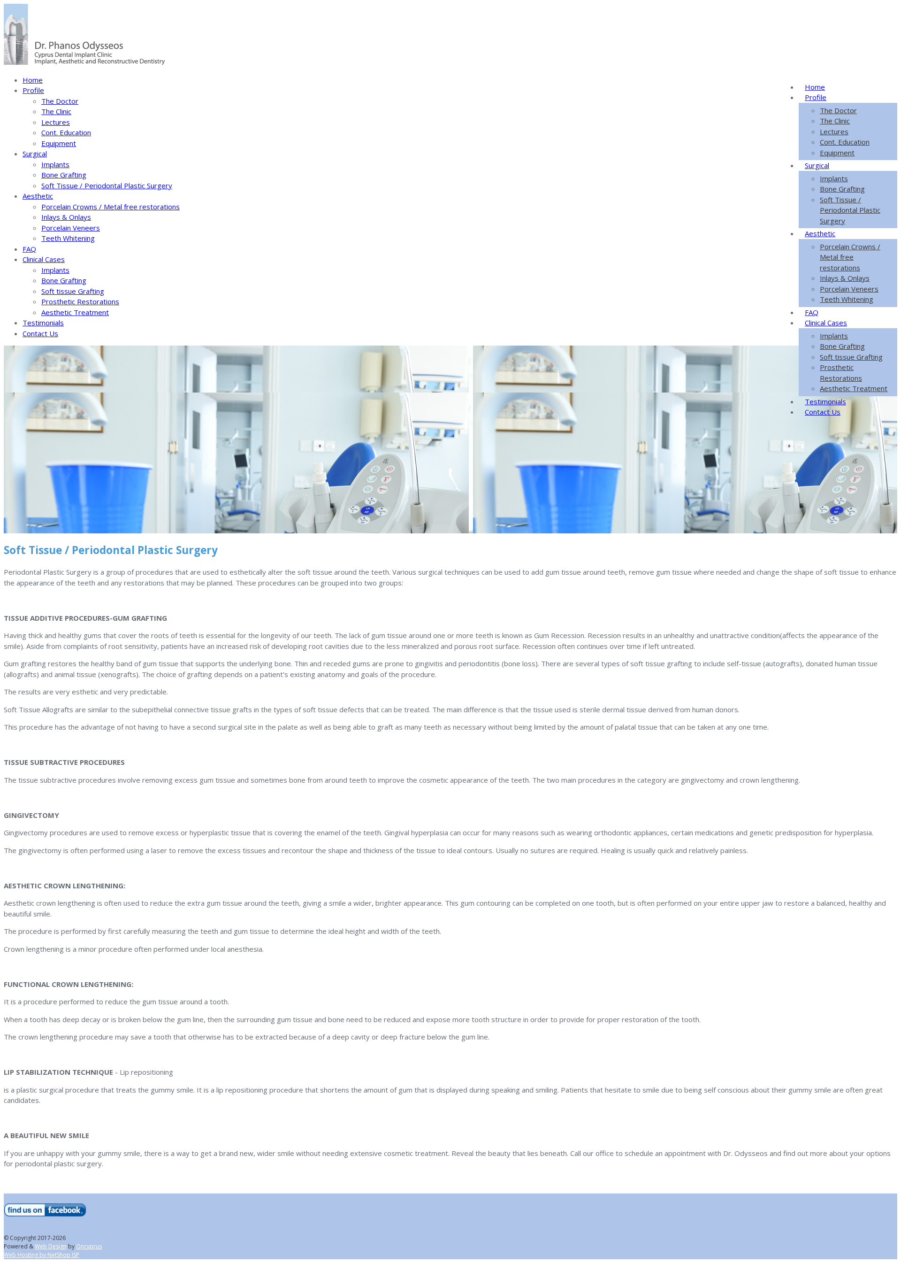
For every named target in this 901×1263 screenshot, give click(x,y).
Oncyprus (89, 1246)
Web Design (51, 1246)
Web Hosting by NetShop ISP (41, 1255)
